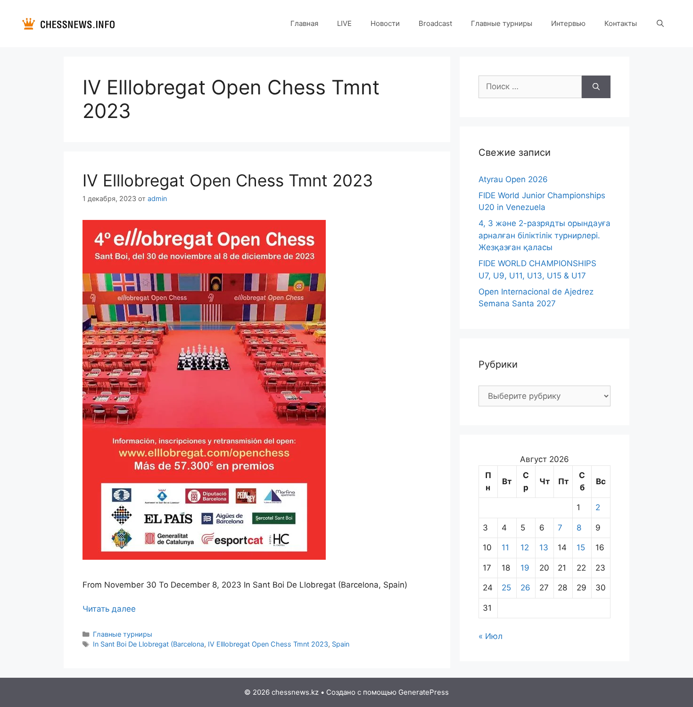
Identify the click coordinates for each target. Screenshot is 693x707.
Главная (304, 23)
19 (524, 567)
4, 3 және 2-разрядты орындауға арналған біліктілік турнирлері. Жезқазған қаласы (544, 235)
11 (505, 547)
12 (524, 547)
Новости (385, 23)
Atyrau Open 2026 (513, 179)
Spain (340, 644)
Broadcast (435, 23)
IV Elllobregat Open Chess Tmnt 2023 (227, 180)
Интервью (568, 23)
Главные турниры (501, 23)
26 (525, 587)
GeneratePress (423, 692)
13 (543, 547)
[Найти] (596, 87)
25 (506, 587)
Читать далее (109, 609)
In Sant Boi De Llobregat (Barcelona (148, 644)
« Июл (490, 636)
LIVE (344, 23)
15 (581, 547)
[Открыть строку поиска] (660, 23)
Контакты (620, 23)
